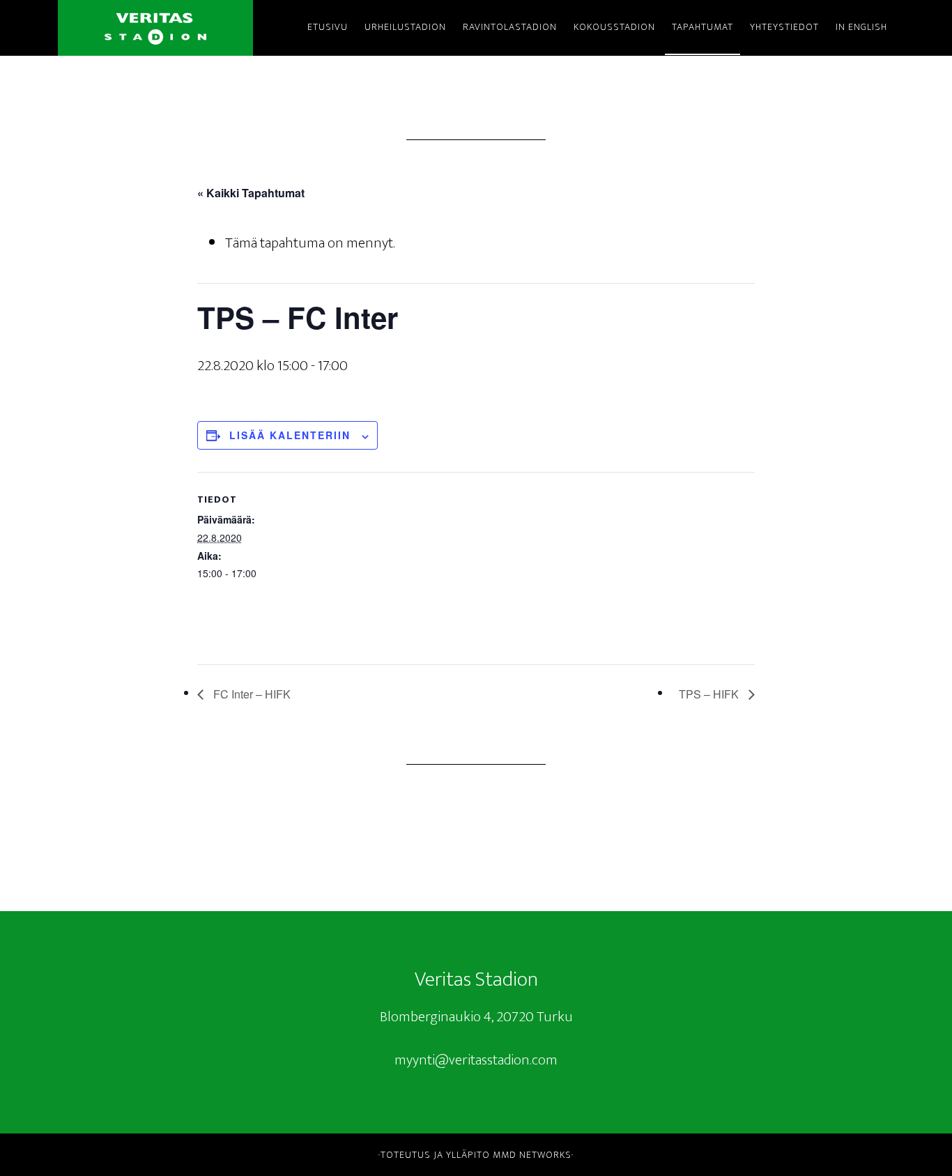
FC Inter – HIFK (250, 694)
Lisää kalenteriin (290, 435)
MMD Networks (532, 1155)
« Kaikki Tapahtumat (251, 193)
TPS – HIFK (710, 694)
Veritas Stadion (155, 28)
